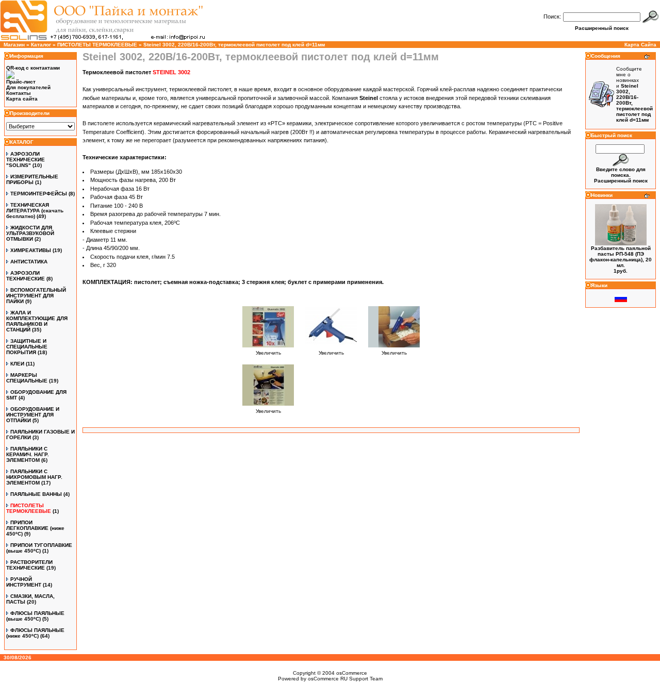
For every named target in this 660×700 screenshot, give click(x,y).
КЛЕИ (17, 363)
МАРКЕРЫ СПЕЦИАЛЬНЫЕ (26, 378)
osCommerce (351, 673)
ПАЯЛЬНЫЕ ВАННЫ (36, 494)
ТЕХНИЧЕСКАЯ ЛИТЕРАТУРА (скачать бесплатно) (34, 210)
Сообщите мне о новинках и (634, 94)
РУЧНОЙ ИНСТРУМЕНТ (23, 582)
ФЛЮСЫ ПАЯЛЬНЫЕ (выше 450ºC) (35, 616)
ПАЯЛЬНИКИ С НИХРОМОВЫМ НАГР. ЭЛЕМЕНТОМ (34, 477)
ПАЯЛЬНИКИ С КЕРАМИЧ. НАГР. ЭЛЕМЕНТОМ (27, 454)
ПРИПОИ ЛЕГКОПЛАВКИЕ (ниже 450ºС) (35, 528)
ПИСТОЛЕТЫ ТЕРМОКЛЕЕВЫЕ (97, 44)
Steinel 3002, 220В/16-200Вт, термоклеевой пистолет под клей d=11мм (234, 44)
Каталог (41, 44)
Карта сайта (22, 99)
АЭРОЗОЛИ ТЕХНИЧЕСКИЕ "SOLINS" (25, 159)
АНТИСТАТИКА (28, 261)
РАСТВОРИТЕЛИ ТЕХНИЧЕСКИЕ (29, 565)
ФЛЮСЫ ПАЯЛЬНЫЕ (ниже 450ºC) (35, 633)
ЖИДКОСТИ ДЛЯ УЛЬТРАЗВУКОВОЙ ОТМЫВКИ (30, 233)
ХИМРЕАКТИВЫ (30, 250)
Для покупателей (28, 87)
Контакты (18, 93)
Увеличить (268, 353)
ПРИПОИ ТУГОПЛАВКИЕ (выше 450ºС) (39, 548)
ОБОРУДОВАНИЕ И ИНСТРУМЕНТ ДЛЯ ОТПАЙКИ (32, 414)
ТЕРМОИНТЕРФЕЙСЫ (38, 193)
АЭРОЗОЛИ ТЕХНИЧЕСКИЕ (25, 275)
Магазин (14, 44)
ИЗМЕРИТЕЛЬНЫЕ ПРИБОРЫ (32, 179)
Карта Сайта (640, 44)
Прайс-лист (21, 82)
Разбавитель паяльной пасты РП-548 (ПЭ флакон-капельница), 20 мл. (620, 256)
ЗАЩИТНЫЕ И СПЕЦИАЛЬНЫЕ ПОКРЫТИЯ (26, 346)
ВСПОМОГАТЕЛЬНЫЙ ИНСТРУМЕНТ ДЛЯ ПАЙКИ (36, 295)
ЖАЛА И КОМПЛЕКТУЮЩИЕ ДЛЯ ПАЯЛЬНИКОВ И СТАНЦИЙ (37, 321)
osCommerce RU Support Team (345, 678)
